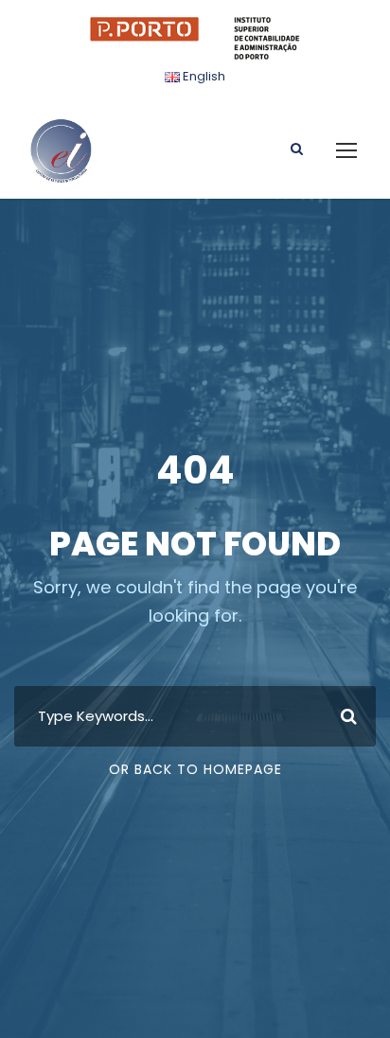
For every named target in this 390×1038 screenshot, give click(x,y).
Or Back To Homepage (195, 769)
